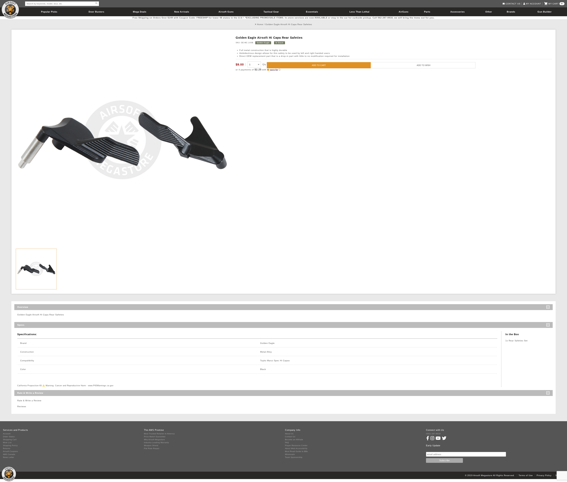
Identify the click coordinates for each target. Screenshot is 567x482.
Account (6, 434)
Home (260, 24)
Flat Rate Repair (151, 448)
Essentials (312, 11)
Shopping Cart (10, 440)
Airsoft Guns (226, 11)
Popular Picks (49, 11)
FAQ (287, 443)
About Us (289, 434)
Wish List (7, 443)
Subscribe (432, 449)
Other (488, 11)
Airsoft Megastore (10, 9)
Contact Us (290, 437)
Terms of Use (526, 475)
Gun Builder (544, 11)
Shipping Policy (10, 446)
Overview (22, 307)
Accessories (457, 11)
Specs (20, 325)
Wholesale (290, 454)
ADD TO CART (319, 65)
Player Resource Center (296, 446)
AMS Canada (9, 454)
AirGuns (403, 11)
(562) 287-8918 (433, 434)
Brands (511, 11)
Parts (427, 11)
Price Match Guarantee (155, 437)
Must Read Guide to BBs (296, 451)
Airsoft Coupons (10, 451)
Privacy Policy (544, 475)
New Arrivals (181, 11)
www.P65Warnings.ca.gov (101, 385)
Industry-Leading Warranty (156, 443)
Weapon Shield (151, 446)
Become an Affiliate (294, 440)
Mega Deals (139, 11)
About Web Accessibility (296, 448)
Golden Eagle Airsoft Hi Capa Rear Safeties (288, 24)
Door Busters (96, 11)
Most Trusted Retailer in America (159, 434)
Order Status (9, 437)
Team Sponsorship (293, 457)
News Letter (8, 457)
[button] (394, 69)
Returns (6, 448)
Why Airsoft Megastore (154, 440)
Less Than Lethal (359, 11)
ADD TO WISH (423, 65)
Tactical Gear (271, 11)
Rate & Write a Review (30, 393)
